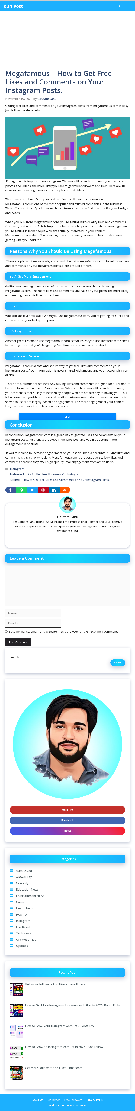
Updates (22, 946)
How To (21, 914)
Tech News (23, 933)
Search (14, 657)
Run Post (13, 6)
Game (20, 902)
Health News (25, 908)
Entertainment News (30, 896)
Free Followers (73, 1099)
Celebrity (22, 883)
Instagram (17, 469)
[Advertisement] (67, 37)
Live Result (23, 927)
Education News (27, 889)
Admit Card (24, 871)
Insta (67, 831)
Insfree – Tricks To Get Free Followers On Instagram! (46, 474)
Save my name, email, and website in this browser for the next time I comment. (63, 631)
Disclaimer (53, 1099)
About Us (37, 1099)
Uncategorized (26, 939)
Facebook (67, 820)
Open (67, 416)
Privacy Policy (94, 1099)
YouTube (68, 810)
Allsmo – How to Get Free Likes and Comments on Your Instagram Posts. (60, 480)
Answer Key (24, 877)
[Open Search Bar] (120, 6)
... (71, 538)
